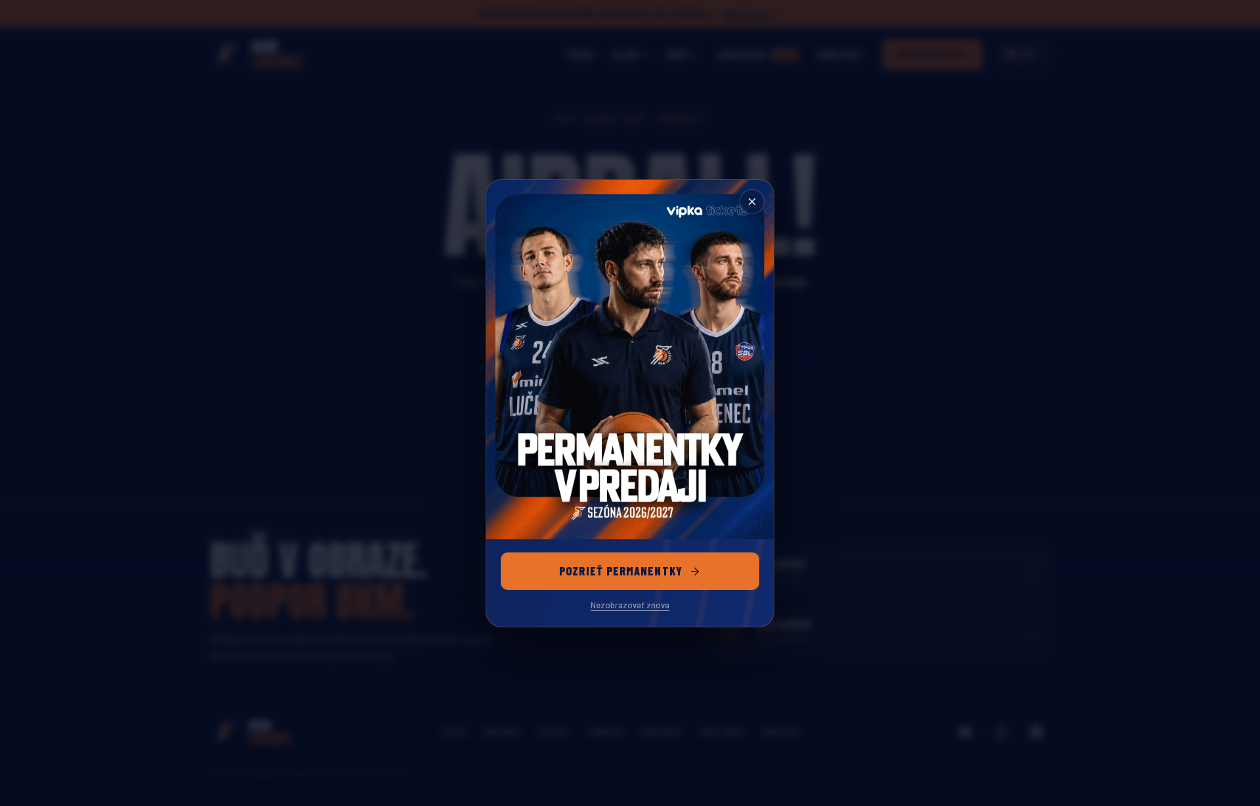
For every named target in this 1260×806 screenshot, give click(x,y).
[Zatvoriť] (752, 201)
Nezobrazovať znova (630, 605)
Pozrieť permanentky (620, 571)
